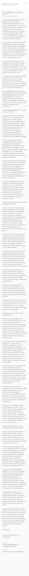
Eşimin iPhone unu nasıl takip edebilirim (13, 551)
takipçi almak (5, 529)
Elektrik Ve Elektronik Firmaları (10, 4)
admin (15, 16)
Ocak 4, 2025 (8, 16)
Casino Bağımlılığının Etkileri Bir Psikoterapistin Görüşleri (10, 545)
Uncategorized (6, 537)
